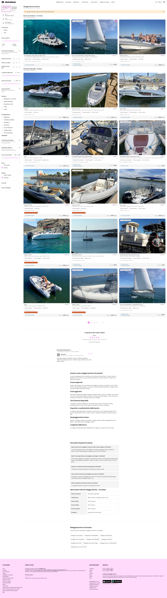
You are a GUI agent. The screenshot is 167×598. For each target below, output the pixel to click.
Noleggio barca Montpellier (91, 535)
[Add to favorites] (164, 21)
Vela (5, 32)
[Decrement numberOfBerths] (13, 67)
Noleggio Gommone (93, 586)
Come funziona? (6, 571)
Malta (90, 574)
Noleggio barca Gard (76, 543)
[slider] (3, 41)
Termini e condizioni (7, 581)
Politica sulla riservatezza (8, 578)
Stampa (4, 573)
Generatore (6, 125)
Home (24, 8)
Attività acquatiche (8, 101)
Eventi (5, 109)
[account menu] (164, 2)
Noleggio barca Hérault (77, 535)
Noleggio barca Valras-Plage (91, 543)
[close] (163, 12)
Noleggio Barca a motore (94, 583)
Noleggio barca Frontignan (77, 539)
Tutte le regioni (7, 175)
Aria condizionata (8, 127)
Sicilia (90, 571)
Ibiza (90, 578)
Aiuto (4, 568)
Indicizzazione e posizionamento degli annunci (12, 587)
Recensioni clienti (29, 574)
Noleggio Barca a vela (94, 581)
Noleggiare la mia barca (8, 574)
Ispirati (112, 2)
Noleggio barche (59, 2)
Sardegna (91, 568)
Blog (4, 592)
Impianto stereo (8, 130)
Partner (4, 584)
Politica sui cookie (6, 579)
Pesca (5, 106)
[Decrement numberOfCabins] (13, 62)
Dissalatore (6, 122)
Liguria (90, 570)
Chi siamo (5, 570)
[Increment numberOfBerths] (19, 67)
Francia (34, 8)
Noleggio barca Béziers (106, 535)
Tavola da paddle (8, 132)
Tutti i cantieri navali (93, 589)
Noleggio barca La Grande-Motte (108, 543)
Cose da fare (68, 2)
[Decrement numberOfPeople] (13, 58)
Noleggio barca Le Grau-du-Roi (78, 546)
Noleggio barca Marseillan (92, 539)
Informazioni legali (6, 582)
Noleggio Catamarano (94, 584)
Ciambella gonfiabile (9, 119)
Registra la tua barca (104, 2)
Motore (5, 30)
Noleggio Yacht (92, 587)
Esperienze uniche (8, 104)
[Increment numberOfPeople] (19, 58)
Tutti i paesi (7, 165)
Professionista (6, 576)
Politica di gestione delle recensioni (10, 590)
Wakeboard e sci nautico (10, 99)
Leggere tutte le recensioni (94, 341)
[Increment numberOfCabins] (19, 63)
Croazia (91, 573)
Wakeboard (7, 117)
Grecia (90, 576)
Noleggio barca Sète (107, 539)
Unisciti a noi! (5, 585)
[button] (46, 53)
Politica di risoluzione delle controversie (11, 589)
